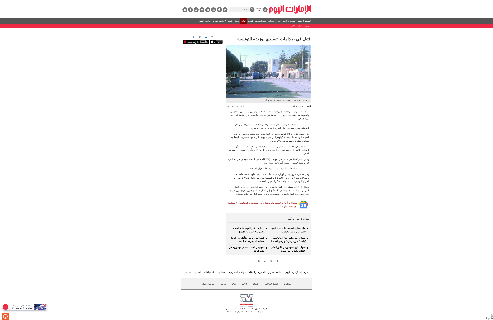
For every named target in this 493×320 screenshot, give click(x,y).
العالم (243, 21)
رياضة (230, 21)
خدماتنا (188, 272)
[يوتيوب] (213, 9)
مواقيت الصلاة (205, 21)
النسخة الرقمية (289, 21)
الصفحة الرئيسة (304, 21)
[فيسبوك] (190, 9)
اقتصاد (250, 21)
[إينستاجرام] (202, 9)
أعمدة (278, 21)
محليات (271, 21)
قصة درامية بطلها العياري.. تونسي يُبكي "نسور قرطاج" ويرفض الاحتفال (288, 239)
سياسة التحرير (275, 272)
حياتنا (237, 21)
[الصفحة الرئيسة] (290, 1)
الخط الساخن (261, 21)
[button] (252, 9)
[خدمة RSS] (225, 9)
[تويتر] (196, 9)
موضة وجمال (207, 283)
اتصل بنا (221, 272)
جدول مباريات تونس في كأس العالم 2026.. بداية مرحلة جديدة (288, 249)
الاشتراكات (209, 272)
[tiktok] (219, 9)
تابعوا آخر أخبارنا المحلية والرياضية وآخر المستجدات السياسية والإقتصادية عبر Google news (262, 205)
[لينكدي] (207, 9)
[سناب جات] (184, 9)
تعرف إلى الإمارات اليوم (296, 272)
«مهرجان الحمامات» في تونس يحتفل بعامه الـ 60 (246, 249)
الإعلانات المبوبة (219, 21)
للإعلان (197, 272)
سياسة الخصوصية (237, 272)
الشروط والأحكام (257, 272)
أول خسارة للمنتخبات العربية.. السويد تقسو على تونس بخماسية (288, 230)
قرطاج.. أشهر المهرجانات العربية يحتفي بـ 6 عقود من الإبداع (248, 230)
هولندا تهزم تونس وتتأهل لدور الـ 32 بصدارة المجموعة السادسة (247, 239)
